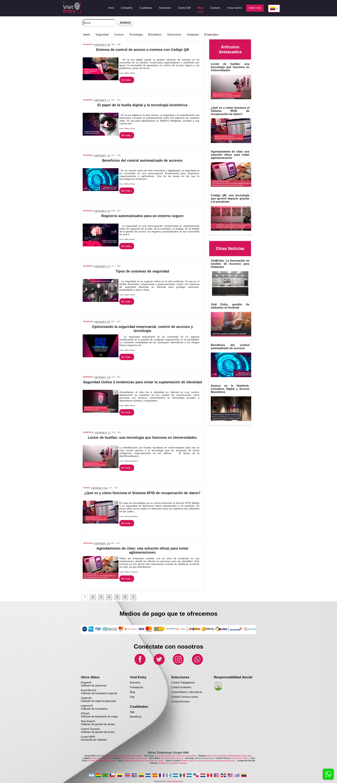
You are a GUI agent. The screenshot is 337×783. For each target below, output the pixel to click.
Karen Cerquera (131, 572)
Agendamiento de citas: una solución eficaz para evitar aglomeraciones (142, 550)
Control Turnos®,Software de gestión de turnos (98, 730)
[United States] (230, 775)
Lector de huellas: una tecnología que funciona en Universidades (142, 437)
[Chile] (112, 775)
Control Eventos (180, 701)
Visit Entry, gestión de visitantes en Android (230, 306)
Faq (132, 696)
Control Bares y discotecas (186, 691)
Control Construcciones (184, 696)
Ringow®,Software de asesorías (94, 684)
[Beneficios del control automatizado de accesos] (234, 377)
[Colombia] (119, 775)
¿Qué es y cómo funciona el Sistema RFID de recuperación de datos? (142, 493)
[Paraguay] (202, 775)
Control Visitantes (181, 687)
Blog (132, 691)
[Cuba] (134, 775)
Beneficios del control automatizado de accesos (142, 160)
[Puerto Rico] (216, 775)
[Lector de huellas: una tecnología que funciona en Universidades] (234, 100)
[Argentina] (91, 775)
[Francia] (161, 775)
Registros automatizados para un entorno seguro (142, 216)
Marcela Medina (131, 461)
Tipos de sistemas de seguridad (142, 271)
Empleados (211, 34)
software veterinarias (199, 758)
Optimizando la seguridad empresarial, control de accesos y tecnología (142, 329)
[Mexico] (182, 775)
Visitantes (193, 34)
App (132, 711)
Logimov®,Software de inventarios (94, 707)
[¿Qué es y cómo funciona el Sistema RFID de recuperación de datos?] (234, 143)
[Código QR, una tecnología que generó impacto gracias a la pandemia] (234, 231)
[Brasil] (105, 775)
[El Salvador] (148, 775)
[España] (154, 775)
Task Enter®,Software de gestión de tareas (98, 723)
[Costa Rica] (127, 775)
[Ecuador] (141, 775)
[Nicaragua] (189, 775)
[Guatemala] (168, 775)
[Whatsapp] (197, 664)
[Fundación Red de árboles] (218, 690)
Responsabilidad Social (233, 677)
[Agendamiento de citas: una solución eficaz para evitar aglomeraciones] (234, 187)
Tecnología (136, 34)
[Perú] (209, 775)
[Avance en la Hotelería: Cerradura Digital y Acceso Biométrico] (234, 421)
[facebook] (140, 664)
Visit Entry (138, 677)
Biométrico (155, 34)
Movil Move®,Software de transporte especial (99, 692)
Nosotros (135, 682)
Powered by (159, 781)
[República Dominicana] (223, 775)
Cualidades (139, 706)
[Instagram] (178, 664)
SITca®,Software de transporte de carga (99, 715)
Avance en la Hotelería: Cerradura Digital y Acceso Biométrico (230, 389)
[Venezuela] (243, 775)
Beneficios (136, 716)
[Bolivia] (98, 775)
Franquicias (136, 687)
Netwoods (113, 756)
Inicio (86, 34)
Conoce (119, 34)
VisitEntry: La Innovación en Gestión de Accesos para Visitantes (230, 263)
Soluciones (174, 34)
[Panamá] (196, 775)
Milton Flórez (130, 73)
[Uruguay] (237, 775)
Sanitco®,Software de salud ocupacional (98, 699)
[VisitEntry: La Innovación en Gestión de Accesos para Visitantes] (230, 296)
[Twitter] (159, 664)
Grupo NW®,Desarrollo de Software (94, 738)
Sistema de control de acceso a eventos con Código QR (142, 50)
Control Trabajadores (183, 682)
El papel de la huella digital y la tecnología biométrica (142, 105)
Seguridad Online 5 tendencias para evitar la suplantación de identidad (142, 382)
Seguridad (101, 34)
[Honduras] (175, 775)
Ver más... (126, 79)
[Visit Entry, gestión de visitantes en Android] (234, 337)
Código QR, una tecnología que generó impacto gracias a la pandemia (230, 198)
